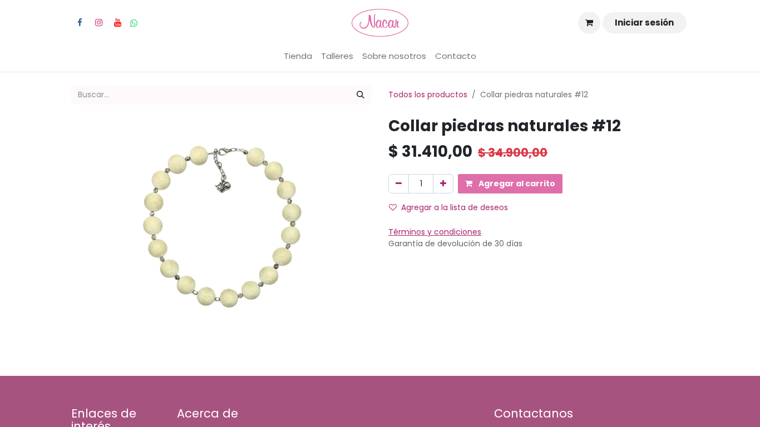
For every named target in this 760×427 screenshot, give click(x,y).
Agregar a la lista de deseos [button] (454, 207)
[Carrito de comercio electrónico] (589, 23)
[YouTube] (117, 22)
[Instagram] (98, 22)
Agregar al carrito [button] (516, 183)
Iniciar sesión (644, 22)
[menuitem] (298, 56)
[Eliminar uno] (398, 183)
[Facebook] (79, 22)
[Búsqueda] (360, 95)
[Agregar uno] (443, 183)
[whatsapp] (134, 23)
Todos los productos (427, 94)
